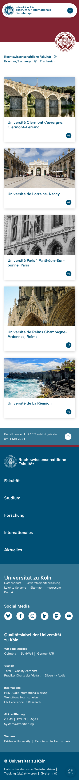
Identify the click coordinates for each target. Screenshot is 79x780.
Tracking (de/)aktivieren (20, 773)
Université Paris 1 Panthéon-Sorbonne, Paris (36, 263)
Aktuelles (13, 549)
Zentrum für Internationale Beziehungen (33, 11)
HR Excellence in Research (22, 702)
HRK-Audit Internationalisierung (25, 693)
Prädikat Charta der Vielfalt (22, 675)
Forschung (14, 515)
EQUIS (21, 719)
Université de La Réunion (30, 403)
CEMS (8, 719)
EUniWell (26, 653)
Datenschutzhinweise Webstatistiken (29, 769)
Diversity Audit (55, 675)
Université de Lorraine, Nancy (34, 194)
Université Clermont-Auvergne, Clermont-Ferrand (35, 124)
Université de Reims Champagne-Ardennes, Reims (37, 334)
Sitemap (36, 587)
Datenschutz (12, 583)
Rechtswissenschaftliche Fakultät (28, 57)
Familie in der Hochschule (52, 741)
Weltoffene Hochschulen (21, 697)
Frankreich (47, 61)
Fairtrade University (17, 741)
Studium (12, 497)
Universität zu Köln (32, 7)
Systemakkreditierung (19, 724)
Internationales (18, 532)
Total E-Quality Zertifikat (20, 671)
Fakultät (12, 480)
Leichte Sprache (15, 587)
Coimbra (10, 653)
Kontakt (9, 592)
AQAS (34, 719)
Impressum (53, 587)
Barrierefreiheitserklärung (42, 583)
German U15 (45, 653)
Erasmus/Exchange (18, 61)
